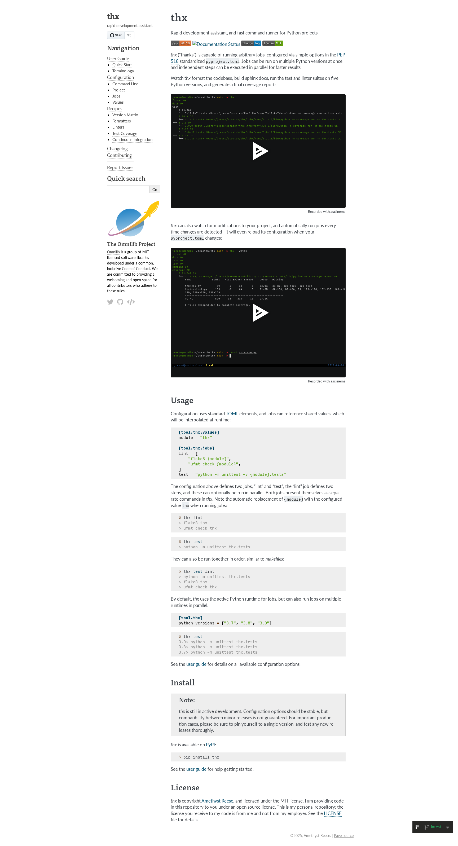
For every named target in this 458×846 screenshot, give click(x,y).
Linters (118, 127)
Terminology (123, 71)
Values (118, 102)
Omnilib (113, 251)
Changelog (117, 148)
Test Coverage (124, 133)
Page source (344, 835)
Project (118, 90)
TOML (232, 413)
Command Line (125, 84)
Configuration (120, 77)
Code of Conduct (136, 268)
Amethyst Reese (217, 800)
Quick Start (122, 65)
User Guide (118, 58)
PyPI (210, 744)
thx (113, 16)
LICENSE (333, 813)
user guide (196, 664)
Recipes (114, 108)
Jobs (116, 96)
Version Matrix (125, 115)
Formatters (121, 121)
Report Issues (120, 167)
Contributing (119, 155)
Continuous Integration (132, 139)
